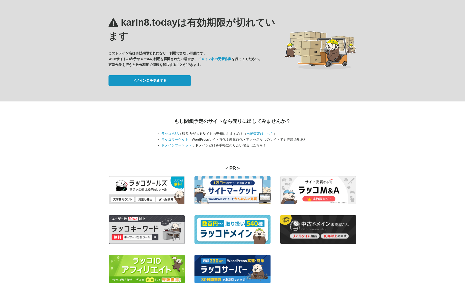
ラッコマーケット (174, 139)
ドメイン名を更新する (150, 80)
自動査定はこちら (260, 134)
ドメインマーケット (176, 145)
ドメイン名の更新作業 (215, 59)
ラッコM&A (170, 134)
